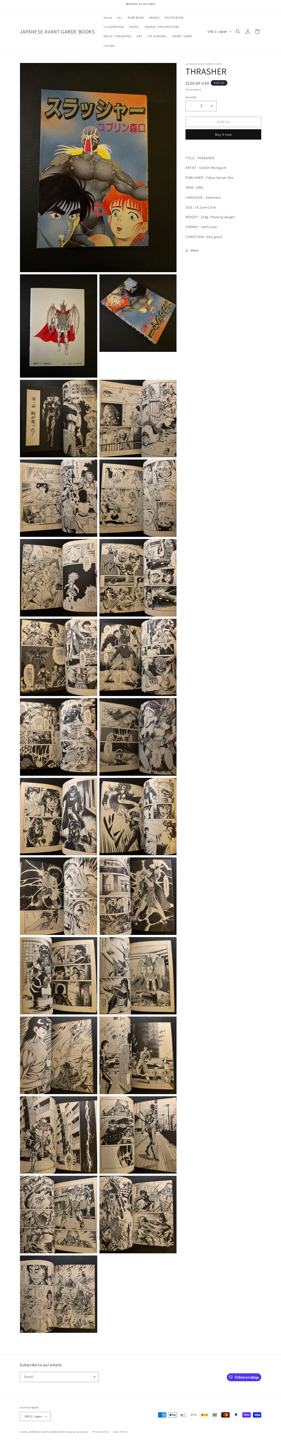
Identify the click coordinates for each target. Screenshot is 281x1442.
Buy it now (223, 134)
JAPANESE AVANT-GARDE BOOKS (47, 1431)
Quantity (191, 97)
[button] (238, 31)
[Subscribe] (94, 1377)
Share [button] (195, 250)
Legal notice (120, 1431)
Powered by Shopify (77, 1431)
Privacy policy (101, 1431)
